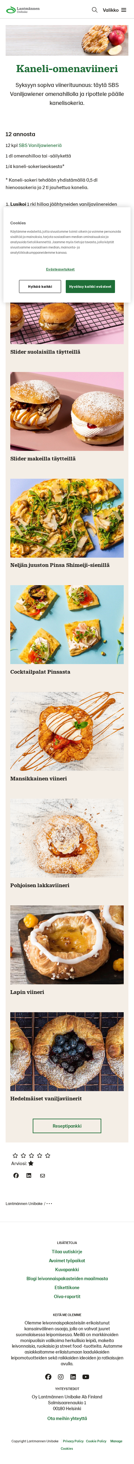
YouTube (85, 1377)
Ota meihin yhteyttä (67, 1418)
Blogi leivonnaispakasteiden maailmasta (67, 1278)
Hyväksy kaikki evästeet (90, 286)
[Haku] (95, 10)
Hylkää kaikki (40, 286)
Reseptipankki (67, 1126)
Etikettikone (67, 1287)
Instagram (60, 1377)
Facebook (48, 1377)
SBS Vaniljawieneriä (40, 145)
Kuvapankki (67, 1269)
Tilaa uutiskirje (67, 1251)
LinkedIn (73, 1377)
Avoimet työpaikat (67, 1260)
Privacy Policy (73, 1441)
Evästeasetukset (60, 269)
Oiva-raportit (67, 1296)
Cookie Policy (96, 1441)
